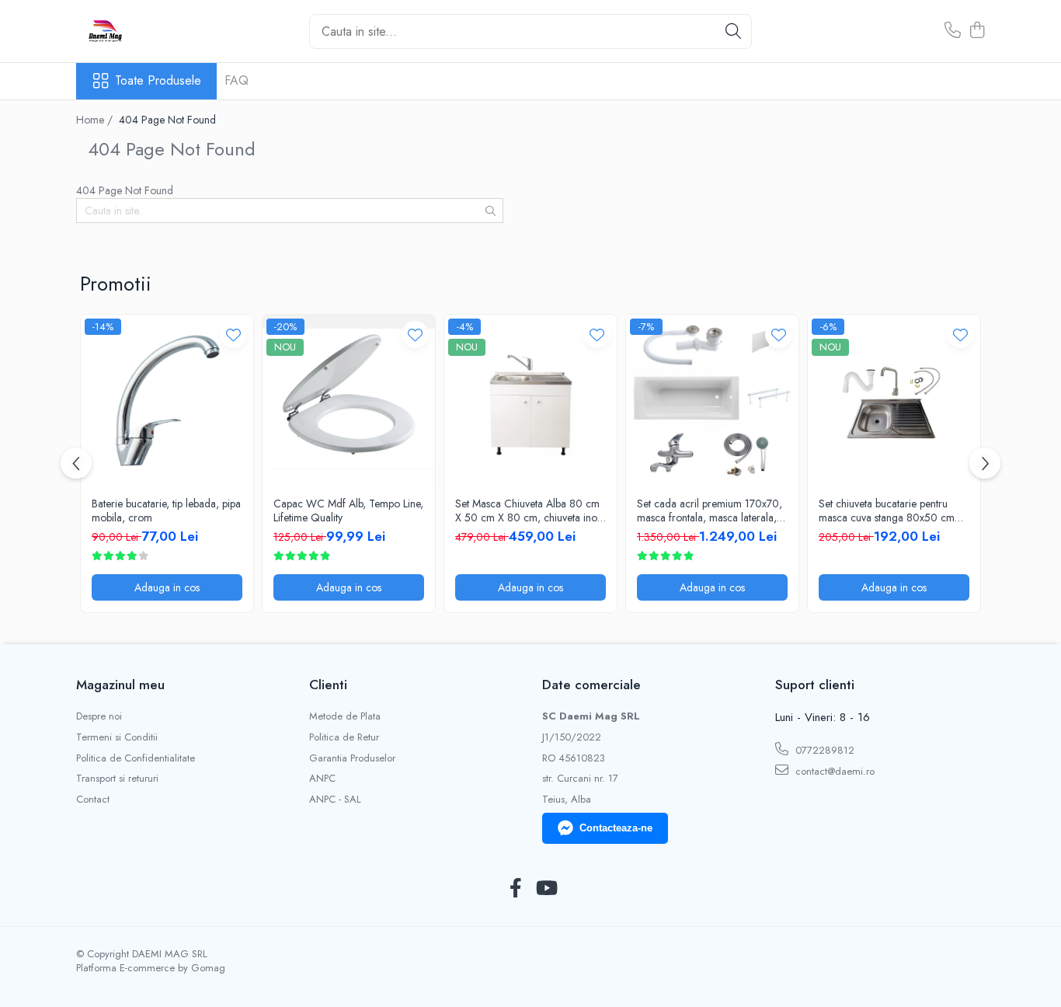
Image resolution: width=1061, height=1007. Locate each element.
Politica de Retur (344, 737)
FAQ (236, 80)
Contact (93, 800)
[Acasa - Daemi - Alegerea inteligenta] (153, 31)
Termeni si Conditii (117, 737)
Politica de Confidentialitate (135, 758)
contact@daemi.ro (833, 771)
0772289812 (823, 750)
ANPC (322, 779)
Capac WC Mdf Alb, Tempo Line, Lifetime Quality (348, 510)
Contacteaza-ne (615, 828)
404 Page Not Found (167, 119)
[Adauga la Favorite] (233, 334)
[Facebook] (515, 889)
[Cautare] (733, 31)
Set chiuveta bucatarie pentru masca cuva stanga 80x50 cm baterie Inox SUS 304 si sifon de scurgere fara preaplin (891, 510)
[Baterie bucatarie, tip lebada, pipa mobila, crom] (167, 401)
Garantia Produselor (352, 758)
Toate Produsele (158, 80)
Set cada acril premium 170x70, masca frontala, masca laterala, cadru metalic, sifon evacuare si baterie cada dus (709, 510)
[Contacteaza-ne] (952, 31)
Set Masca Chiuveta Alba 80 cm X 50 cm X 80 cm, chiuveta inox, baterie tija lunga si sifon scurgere (530, 510)
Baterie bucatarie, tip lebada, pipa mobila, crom (166, 510)
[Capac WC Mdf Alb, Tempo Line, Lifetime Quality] (349, 401)
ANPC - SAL (335, 800)
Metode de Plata (345, 716)
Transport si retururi (117, 779)
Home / (96, 119)
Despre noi (99, 716)
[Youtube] (545, 889)
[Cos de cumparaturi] (977, 31)
